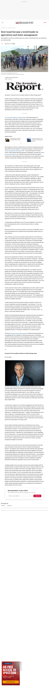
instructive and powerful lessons (18, 333)
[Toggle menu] (3, 22)
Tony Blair (3, 505)
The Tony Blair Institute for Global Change (15, 117)
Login (45, 22)
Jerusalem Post (3, 27)
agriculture (9, 505)
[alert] (11, 673)
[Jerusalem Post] (24, 23)
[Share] (2, 43)
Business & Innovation (11, 27)
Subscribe (37, 496)
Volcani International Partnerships (13, 150)
